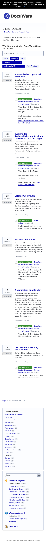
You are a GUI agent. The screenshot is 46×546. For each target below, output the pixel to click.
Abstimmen (7, 80)
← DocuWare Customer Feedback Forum (16, 32)
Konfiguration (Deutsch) (17, 497)
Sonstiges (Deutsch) (16, 508)
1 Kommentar (19, 256)
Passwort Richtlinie (25, 239)
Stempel (7, 458)
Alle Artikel (12, 521)
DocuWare (13, 526)
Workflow (8, 466)
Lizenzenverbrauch (25, 196)
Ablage (7, 423)
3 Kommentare (19, 93)
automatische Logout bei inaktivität (28, 75)
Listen (7, 453)
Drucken (8, 436)
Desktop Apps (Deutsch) (17, 492)
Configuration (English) (17, 489)
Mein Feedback (32, 66)
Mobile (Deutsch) (15, 503)
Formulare (8, 444)
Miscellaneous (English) (17, 500)
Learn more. (27, 6)
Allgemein (8, 425)
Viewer (7, 463)
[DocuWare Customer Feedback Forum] (17, 16)
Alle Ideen (8, 417)
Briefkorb (8, 431)
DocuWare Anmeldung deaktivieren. (26, 348)
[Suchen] (39, 475)
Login (27, 93)
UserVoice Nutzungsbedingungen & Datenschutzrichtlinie (23, 540)
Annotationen (9, 428)
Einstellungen (9, 439)
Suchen (7, 461)
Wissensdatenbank (17, 513)
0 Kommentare (19, 215)
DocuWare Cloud (10, 433)
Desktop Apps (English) (17, 494)
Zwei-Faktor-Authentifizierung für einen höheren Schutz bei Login (29, 136)
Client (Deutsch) (15, 484)
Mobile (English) (14, 505)
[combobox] (21, 475)
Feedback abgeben (17, 481)
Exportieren (9, 442)
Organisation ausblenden (28, 290)
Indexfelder (8, 447)
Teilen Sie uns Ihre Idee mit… (15, 414)
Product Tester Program (17, 519)
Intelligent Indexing (11, 450)
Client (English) (14, 486)
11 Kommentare (19, 157)
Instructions (13, 516)
